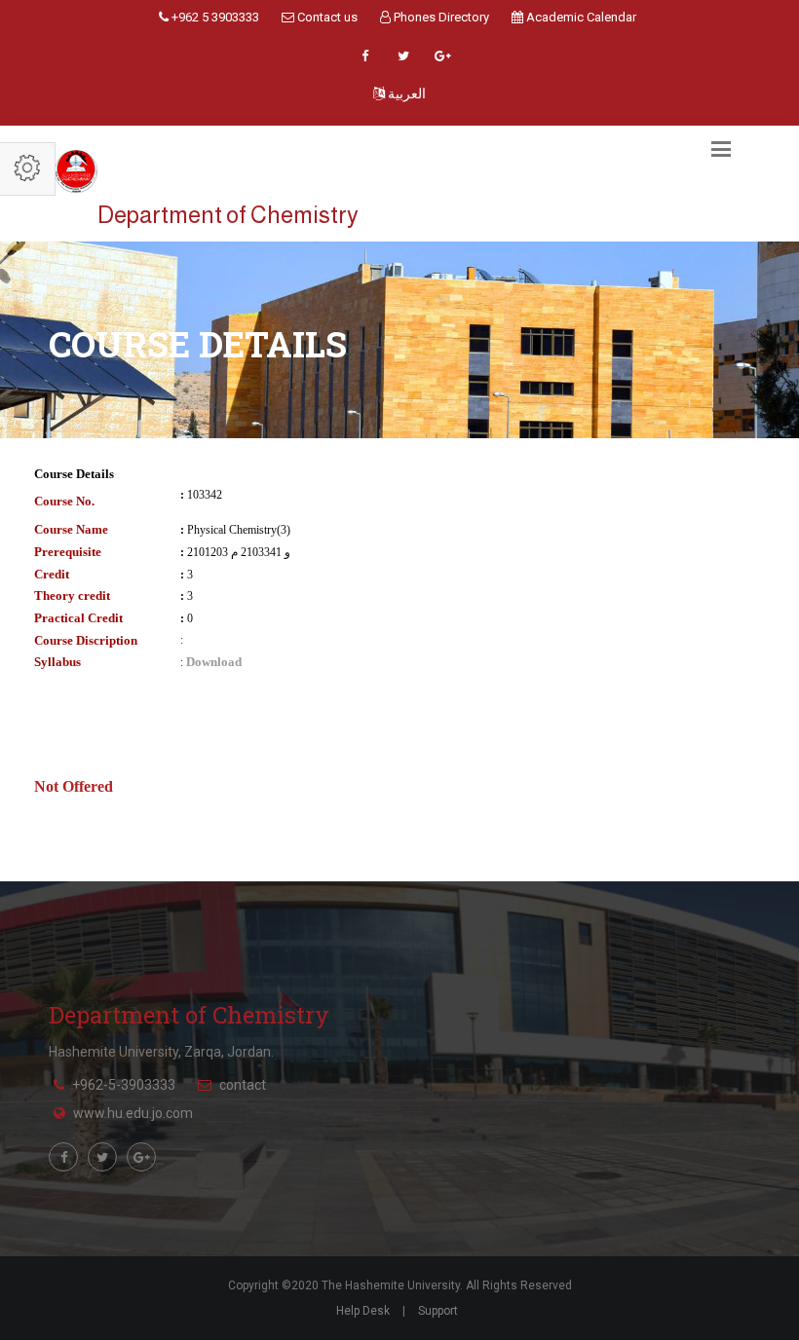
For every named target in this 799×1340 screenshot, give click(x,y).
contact (242, 1085)
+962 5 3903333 (214, 17)
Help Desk (363, 1311)
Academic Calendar (579, 17)
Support (438, 1311)
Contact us (326, 17)
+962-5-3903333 (123, 1085)
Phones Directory (440, 17)
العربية (405, 93)
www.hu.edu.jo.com (133, 1113)
